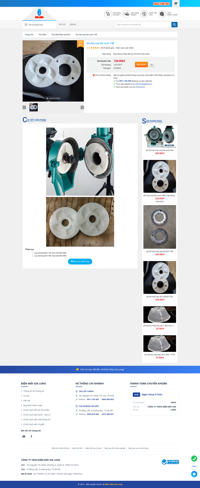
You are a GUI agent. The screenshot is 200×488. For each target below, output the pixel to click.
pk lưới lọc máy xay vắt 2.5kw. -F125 (160, 355)
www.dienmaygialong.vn (141, 84)
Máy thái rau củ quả (93, 448)
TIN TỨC (62, 24)
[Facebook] (31, 436)
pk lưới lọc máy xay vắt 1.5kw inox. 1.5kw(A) (162, 326)
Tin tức (26, 395)
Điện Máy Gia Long (113, 484)
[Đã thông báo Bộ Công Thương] (170, 462)
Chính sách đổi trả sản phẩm (36, 410)
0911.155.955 (125, 81)
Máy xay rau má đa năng (138, 448)
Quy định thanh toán (32, 405)
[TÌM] (174, 24)
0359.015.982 (93, 414)
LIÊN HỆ (73, 24)
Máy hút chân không (60, 448)
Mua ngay (141, 64)
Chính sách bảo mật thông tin (36, 419)
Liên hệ (26, 400)
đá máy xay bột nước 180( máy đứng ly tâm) (162, 195)
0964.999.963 (108, 399)
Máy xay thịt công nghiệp (114, 448)
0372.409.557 (108, 414)
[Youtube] (24, 436)
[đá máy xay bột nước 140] (33, 107)
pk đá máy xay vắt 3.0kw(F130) (160, 297)
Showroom (140, 87)
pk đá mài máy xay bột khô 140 (160, 251)
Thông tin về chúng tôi (33, 391)
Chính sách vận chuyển (33, 424)
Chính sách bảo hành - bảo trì (36, 414)
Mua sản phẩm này (81, 261)
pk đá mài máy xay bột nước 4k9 (159, 150)
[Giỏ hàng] (176, 3)
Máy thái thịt (77, 448)
